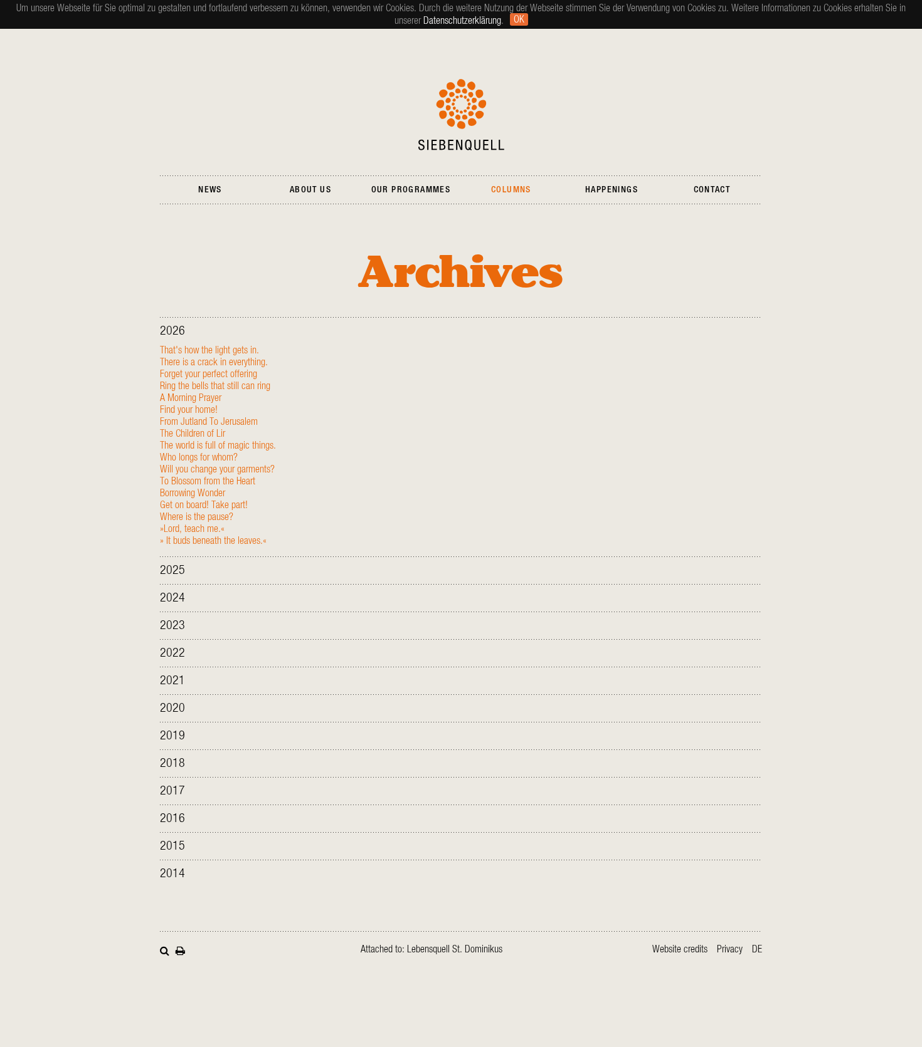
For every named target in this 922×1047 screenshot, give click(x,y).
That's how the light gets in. (209, 350)
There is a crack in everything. (214, 362)
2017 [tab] (172, 790)
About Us (310, 189)
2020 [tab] (172, 708)
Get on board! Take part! (204, 505)
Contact (712, 189)
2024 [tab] (172, 597)
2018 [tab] (172, 763)
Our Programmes (411, 189)
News (210, 189)
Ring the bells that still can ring (215, 386)
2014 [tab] (172, 873)
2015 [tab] (172, 846)
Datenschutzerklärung (462, 21)
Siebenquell (461, 114)
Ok (519, 19)
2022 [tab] (172, 653)
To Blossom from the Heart (207, 481)
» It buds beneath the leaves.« (213, 541)
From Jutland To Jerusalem (209, 422)
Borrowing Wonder (192, 493)
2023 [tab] (172, 625)
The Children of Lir (192, 434)
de (757, 949)
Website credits (679, 949)
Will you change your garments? (217, 469)
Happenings (611, 189)
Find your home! (189, 410)
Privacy (730, 949)
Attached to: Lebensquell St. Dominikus (431, 949)
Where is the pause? (196, 517)
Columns (511, 189)
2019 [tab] (172, 735)
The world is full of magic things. (218, 445)
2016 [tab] (172, 818)
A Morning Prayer (190, 398)
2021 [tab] (172, 680)
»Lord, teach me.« (192, 529)
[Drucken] (180, 950)
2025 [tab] (172, 570)
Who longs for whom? (199, 457)
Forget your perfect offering (208, 374)
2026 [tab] (172, 331)
